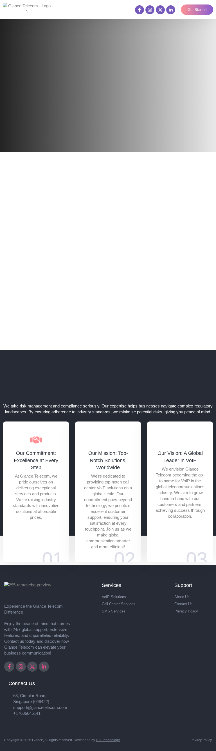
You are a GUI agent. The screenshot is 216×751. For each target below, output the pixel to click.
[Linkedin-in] (170, 9)
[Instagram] (149, 9)
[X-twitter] (160, 9)
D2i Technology (108, 740)
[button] (124, 10)
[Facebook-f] (139, 9)
